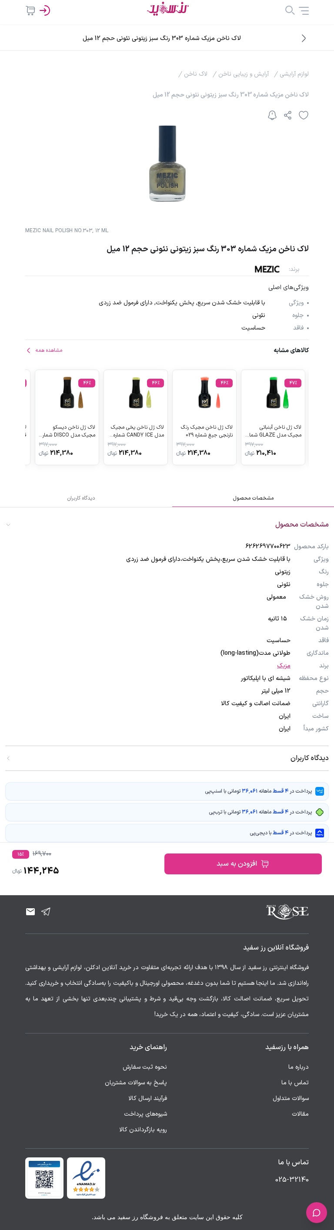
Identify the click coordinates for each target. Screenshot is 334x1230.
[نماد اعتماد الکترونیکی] (86, 1178)
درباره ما (298, 1067)
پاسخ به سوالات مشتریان (136, 1082)
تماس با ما (295, 1082)
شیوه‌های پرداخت (145, 1114)
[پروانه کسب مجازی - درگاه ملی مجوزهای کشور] (44, 1178)
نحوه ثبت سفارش (145, 1067)
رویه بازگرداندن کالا (143, 1129)
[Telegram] (46, 912)
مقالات (300, 1114)
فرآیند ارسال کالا (147, 1098)
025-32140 (292, 1180)
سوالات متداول (291, 1098)
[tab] (253, 498)
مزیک (284, 665)
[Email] (30, 912)
